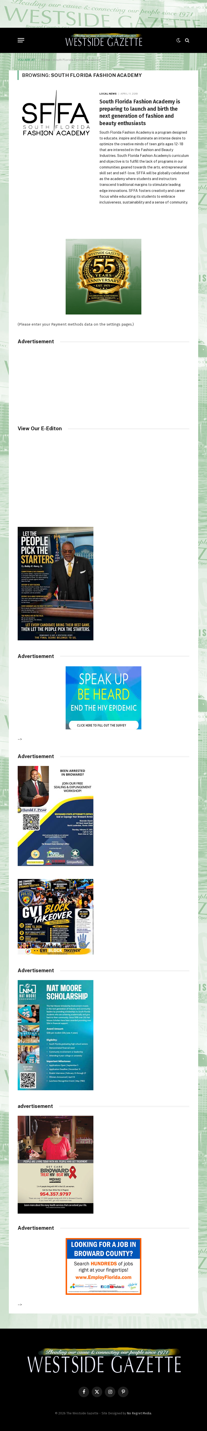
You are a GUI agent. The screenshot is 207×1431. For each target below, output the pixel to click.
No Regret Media (139, 1413)
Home (45, 60)
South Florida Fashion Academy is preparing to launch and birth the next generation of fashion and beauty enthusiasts (139, 112)
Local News (108, 93)
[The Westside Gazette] (103, 40)
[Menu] (21, 40)
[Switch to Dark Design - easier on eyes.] (178, 40)
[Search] (186, 40)
